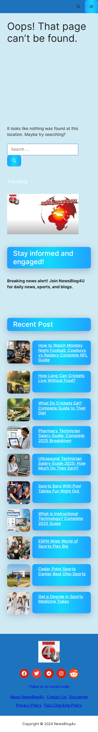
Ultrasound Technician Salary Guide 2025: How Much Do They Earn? (62, 463)
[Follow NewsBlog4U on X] (36, 674)
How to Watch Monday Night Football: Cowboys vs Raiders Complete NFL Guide (63, 352)
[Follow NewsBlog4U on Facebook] (24, 674)
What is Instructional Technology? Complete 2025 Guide (60, 518)
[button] (78, 6)
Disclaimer (78, 697)
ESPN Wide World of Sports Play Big (58, 543)
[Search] (14, 161)
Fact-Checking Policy (63, 705)
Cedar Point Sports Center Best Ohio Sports (62, 571)
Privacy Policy (29, 705)
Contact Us (57, 697)
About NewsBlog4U (27, 697)
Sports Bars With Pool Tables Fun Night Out (59, 488)
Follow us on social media (49, 686)
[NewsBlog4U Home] (49, 652)
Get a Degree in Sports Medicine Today (60, 599)
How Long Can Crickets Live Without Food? (61, 378)
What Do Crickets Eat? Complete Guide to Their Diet (62, 408)
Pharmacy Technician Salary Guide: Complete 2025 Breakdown (61, 435)
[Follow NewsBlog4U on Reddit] (73, 674)
